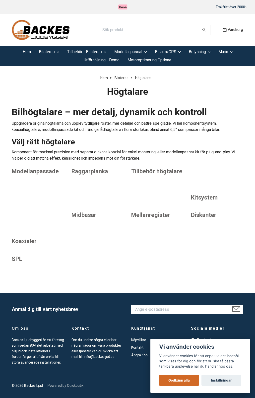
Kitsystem (204, 197)
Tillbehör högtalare (156, 171)
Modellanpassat (128, 51)
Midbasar (83, 214)
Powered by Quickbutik (65, 386)
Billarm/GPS (165, 51)
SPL (17, 258)
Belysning (197, 51)
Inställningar (221, 380)
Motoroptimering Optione (149, 60)
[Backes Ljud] (70, 30)
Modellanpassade (35, 171)
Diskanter (203, 214)
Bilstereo (47, 51)
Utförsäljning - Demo (102, 60)
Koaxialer (24, 241)
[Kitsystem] (217, 178)
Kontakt (137, 347)
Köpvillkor (138, 340)
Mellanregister (150, 214)
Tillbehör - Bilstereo (84, 51)
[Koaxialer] (38, 222)
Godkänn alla (179, 380)
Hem (27, 51)
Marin (223, 51)
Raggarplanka (89, 171)
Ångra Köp (139, 355)
